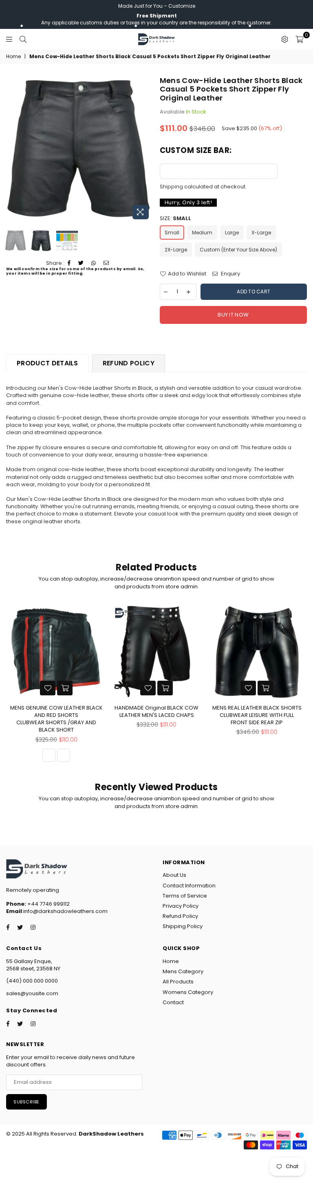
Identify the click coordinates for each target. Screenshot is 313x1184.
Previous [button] (13, 149)
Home (13, 56)
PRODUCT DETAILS (47, 363)
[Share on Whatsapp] (93, 263)
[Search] (23, 39)
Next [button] (146, 149)
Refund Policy (180, 916)
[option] (80, 149)
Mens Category (183, 971)
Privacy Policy (180, 906)
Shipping (171, 186)
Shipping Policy (183, 926)
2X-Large (176, 249)
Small (172, 232)
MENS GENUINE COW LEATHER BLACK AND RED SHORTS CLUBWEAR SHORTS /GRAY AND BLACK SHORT (56, 719)
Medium (202, 232)
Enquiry (230, 273)
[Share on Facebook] (69, 263)
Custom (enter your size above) (238, 249)
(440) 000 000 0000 (32, 981)
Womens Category (188, 992)
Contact (173, 1002)
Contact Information (189, 885)
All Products (178, 981)
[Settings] (285, 39)
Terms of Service (185, 896)
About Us (174, 875)
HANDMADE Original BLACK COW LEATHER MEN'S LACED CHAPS (156, 711)
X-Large (261, 232)
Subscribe (26, 1102)
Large (232, 232)
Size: (175, 218)
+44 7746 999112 (38, 904)
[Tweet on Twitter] (81, 263)
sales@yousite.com (32, 993)
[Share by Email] (106, 263)
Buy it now (233, 315)
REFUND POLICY (128, 363)
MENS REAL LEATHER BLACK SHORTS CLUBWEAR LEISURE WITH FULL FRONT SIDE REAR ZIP (257, 715)
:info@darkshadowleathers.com (65, 911)
